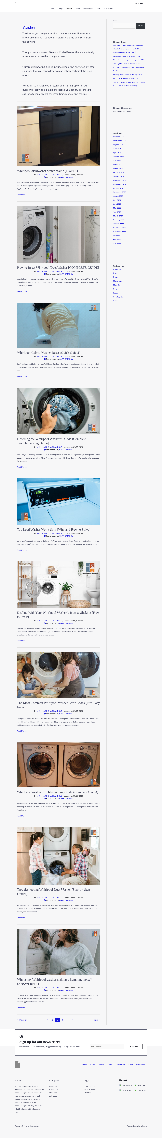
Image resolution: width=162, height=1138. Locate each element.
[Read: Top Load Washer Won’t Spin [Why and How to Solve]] (58, 501)
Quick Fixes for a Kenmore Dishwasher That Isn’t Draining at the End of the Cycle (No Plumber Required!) (128, 49)
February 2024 (118, 172)
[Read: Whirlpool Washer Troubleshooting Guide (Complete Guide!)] (58, 764)
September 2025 (119, 141)
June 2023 (117, 204)
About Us (53, 1086)
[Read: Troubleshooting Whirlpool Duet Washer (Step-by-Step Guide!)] (58, 856)
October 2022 (118, 236)
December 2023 (119, 180)
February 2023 (118, 220)
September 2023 (119, 192)
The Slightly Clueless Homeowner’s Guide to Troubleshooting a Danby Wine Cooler (128, 67)
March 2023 (118, 216)
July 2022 (117, 244)
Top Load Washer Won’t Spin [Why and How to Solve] (53, 529)
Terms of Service (90, 1089)
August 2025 (118, 145)
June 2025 (117, 149)
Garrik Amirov (66, 177)
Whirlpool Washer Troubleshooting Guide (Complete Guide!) (57, 792)
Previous (22, 1020)
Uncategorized (118, 297)
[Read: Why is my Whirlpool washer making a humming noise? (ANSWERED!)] (58, 952)
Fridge (60, 9)
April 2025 (117, 153)
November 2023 (119, 184)
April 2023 (117, 212)
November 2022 (119, 232)
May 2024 (117, 164)
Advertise (53, 1096)
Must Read (117, 285)
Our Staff (53, 1093)
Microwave (108, 9)
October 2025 (118, 137)
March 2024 (118, 168)
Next (96, 1020)
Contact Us (53, 1089)
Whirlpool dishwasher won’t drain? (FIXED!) (47, 171)
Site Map (87, 1093)
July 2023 (117, 200)
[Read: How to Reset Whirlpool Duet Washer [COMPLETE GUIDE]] (58, 234)
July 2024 (117, 160)
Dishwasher (88, 9)
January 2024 (118, 176)
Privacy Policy (89, 1086)
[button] (16, 3)
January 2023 (118, 224)
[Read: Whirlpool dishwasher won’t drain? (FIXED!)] (58, 136)
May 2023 (117, 208)
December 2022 (119, 228)
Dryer (77, 9)
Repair (115, 293)
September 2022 (119, 240)
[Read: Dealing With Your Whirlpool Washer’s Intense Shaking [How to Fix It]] (58, 584)
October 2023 (118, 188)
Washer (69, 9)
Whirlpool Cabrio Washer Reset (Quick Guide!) (48, 352)
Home (52, 9)
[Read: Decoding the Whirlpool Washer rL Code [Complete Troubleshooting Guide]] (58, 411)
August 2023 (118, 196)
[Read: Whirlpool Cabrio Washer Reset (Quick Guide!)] (58, 325)
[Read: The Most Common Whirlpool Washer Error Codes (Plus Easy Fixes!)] (58, 675)
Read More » (22, 194)
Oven (98, 9)
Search (115, 21)
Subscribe (134, 1046)
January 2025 (118, 156)
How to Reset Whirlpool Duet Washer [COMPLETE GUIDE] (58, 267)
